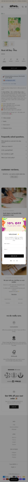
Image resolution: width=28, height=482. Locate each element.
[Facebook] (11, 260)
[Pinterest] (16, 260)
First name (7, 243)
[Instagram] (14, 260)
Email (6, 249)
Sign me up (14, 256)
